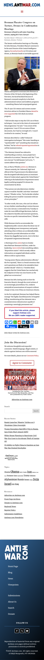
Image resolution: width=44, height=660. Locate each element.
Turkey (25, 472)
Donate (11, 614)
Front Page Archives (12, 499)
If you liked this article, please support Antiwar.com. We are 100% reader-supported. (22, 313)
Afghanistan (10, 479)
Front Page (13, 566)
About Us (12, 602)
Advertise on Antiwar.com (22, 400)
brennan (7, 40)
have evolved (17, 248)
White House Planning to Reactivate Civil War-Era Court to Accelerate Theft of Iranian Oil (21, 438)
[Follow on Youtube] (27, 631)
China (31, 479)
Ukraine (7, 472)
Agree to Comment (22, 363)
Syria (36, 479)
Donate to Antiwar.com (13, 503)
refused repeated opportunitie (26, 145)
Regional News (10, 506)
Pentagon (10, 475)
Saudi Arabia (20, 475)
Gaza (15, 475)
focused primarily (16, 51)
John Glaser (10, 38)
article (19, 243)
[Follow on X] (22, 631)
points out (24, 167)
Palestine (34, 472)
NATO (21, 472)
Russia (21, 479)
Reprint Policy (10, 510)
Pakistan (32, 475)
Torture (19, 40)
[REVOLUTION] (20, 395)
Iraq (17, 484)
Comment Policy (32, 356)
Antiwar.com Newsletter (13, 518)
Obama (15, 471)
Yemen (26, 480)
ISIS (13, 484)
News (10, 578)
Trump (26, 475)
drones (13, 40)
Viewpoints (13, 584)
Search (11, 608)
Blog (10, 572)
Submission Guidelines (13, 514)
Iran (29, 471)
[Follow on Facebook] (17, 631)
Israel (7, 483)
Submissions (14, 595)
